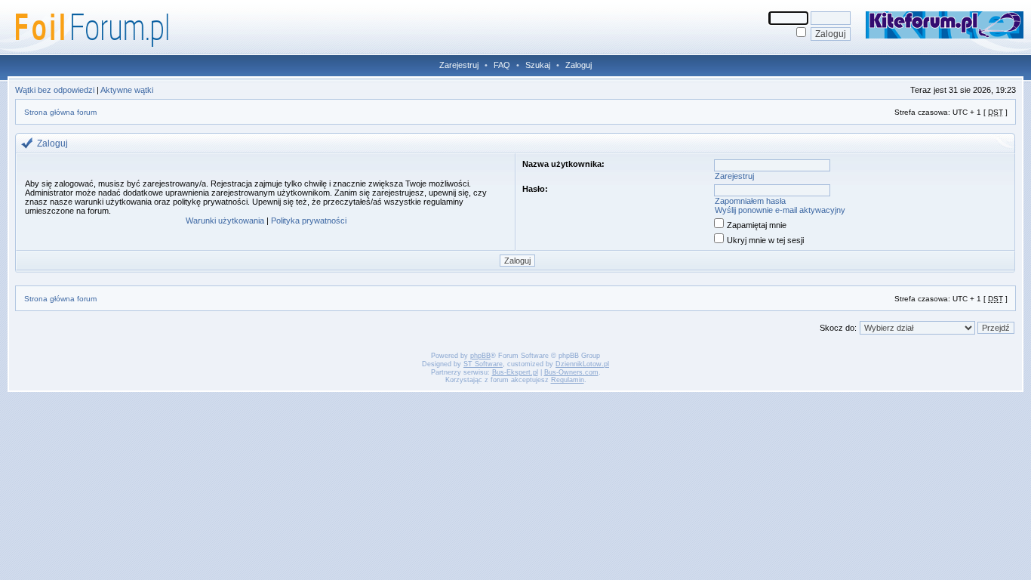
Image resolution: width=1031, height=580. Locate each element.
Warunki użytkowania (225, 220)
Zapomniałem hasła (750, 200)
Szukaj (537, 64)
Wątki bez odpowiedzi (54, 89)
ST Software (483, 364)
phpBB (480, 355)
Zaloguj (578, 64)
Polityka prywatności (308, 220)
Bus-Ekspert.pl (515, 372)
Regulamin (567, 380)
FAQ (502, 64)
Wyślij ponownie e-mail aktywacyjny (780, 209)
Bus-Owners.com (571, 372)
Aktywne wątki (126, 89)
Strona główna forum (60, 112)
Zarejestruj (459, 64)
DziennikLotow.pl (582, 364)
